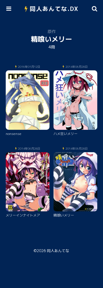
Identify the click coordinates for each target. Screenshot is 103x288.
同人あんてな (58, 250)
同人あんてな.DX (54, 9)
